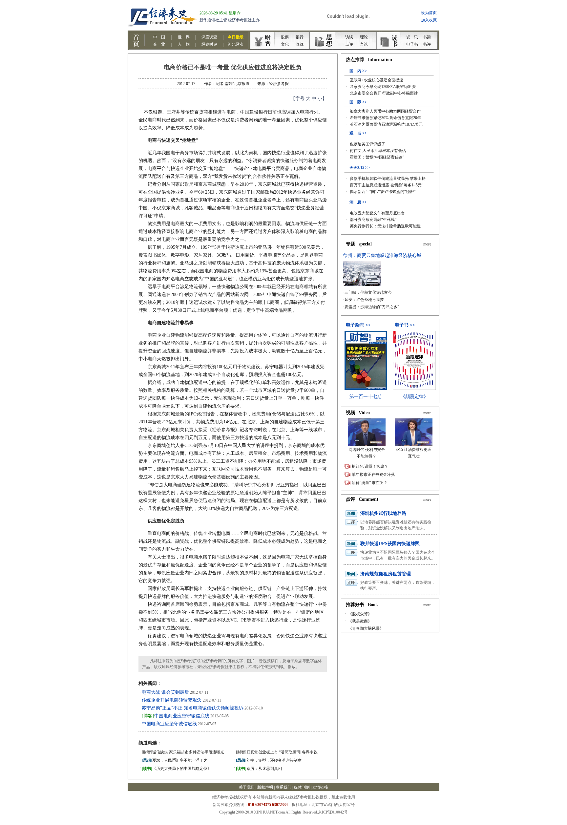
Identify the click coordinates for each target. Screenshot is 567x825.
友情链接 (320, 787)
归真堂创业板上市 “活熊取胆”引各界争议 (277, 752)
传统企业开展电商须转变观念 (172, 700)
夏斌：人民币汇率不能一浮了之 (174, 760)
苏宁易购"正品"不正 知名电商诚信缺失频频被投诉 (192, 708)
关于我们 (247, 787)
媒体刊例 (302, 787)
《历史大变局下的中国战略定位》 (176, 768)
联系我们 (283, 787)
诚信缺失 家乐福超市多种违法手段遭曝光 (183, 752)
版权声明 (265, 787)
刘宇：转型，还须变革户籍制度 (269, 760)
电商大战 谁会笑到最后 (165, 692)
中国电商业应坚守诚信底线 (175, 715)
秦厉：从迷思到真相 (259, 768)
